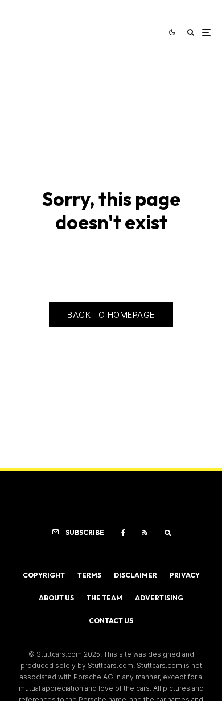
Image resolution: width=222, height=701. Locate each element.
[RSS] (145, 533)
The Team (104, 598)
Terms (89, 575)
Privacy (185, 575)
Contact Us (111, 620)
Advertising (159, 598)
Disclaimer (135, 575)
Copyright (44, 575)
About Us (56, 598)
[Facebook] (123, 533)
